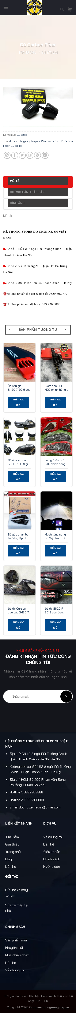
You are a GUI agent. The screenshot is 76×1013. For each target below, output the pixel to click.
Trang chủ (27, 52)
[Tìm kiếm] (62, 9)
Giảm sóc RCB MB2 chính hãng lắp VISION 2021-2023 (55, 388)
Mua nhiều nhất (17, 955)
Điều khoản (51, 852)
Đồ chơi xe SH (49, 141)
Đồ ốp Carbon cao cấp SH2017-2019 (19, 610)
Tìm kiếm (12, 837)
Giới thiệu (12, 844)
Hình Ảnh (17, 203)
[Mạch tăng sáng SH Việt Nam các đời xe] (56, 510)
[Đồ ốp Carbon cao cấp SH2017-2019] (19, 585)
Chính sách (51, 859)
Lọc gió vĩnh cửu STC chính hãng (55, 462)
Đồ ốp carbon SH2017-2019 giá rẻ (19, 462)
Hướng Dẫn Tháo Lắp (27, 192)
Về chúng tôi (52, 837)
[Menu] (5, 7)
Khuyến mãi (14, 947)
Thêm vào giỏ (18, 402)
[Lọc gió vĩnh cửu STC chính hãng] (56, 436)
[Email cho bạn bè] (29, 155)
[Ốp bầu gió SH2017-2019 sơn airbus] (19, 362)
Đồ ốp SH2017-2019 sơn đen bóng (54, 610)
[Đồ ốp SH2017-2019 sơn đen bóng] (56, 585)
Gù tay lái (49, 52)
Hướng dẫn (51, 866)
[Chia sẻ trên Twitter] (22, 155)
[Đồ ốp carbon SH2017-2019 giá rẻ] (19, 436)
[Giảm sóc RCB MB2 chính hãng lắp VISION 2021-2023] (56, 362)
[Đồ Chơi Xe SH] (34, 7)
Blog (8, 859)
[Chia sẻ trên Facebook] (14, 155)
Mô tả (14, 181)
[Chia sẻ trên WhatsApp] (7, 155)
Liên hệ (10, 866)
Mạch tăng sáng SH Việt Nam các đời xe (56, 536)
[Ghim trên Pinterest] (37, 155)
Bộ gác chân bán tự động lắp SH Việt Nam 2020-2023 (19, 536)
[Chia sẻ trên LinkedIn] (45, 155)
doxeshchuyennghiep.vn (24, 141)
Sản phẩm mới (16, 940)
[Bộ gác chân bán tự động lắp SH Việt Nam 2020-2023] (19, 510)
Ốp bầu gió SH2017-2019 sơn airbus (19, 388)
